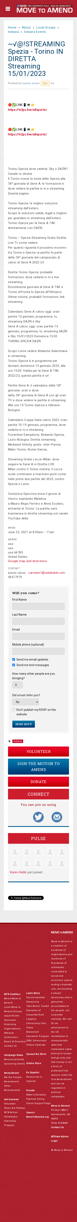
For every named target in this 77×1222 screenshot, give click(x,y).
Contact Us (10, 1046)
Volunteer (38, 751)
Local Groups (46, 27)
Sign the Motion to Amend (38, 766)
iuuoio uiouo (31, 83)
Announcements (14, 1059)
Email (16, 629)
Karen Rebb (18, 872)
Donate (39, 781)
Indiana (13, 31)
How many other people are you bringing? (33, 676)
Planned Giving (35, 1099)
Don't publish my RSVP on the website (36, 712)
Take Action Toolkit (37, 1006)
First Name (19, 599)
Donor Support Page (38, 1103)
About (26, 27)
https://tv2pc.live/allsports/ (27, 110)
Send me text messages (32, 665)
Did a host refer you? (26, 695)
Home (12, 27)
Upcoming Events (14, 1063)
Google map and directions (27, 561)
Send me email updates (32, 659)
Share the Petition (14, 1108)
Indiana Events (35, 31)
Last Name (19, 614)
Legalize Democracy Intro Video (36, 1023)
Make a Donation (36, 1094)
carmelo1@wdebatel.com (46, 573)
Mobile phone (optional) (28, 644)
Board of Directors (15, 1041)
